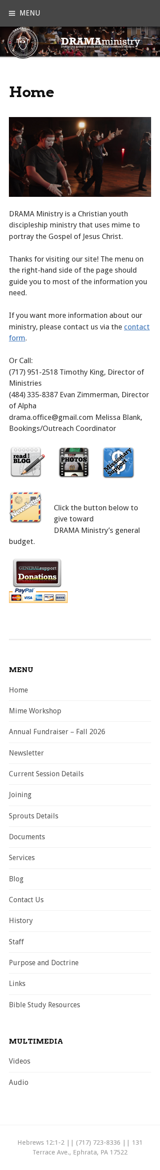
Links (17, 983)
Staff (16, 942)
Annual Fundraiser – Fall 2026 (57, 732)
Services (22, 857)
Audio (18, 1082)
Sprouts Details (33, 816)
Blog (16, 879)
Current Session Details (46, 774)
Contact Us (26, 900)
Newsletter (26, 753)
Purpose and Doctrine (44, 963)
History (21, 920)
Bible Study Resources (44, 1005)
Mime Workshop (35, 711)
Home (18, 690)
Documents (27, 837)
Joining (20, 794)
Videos (19, 1061)
